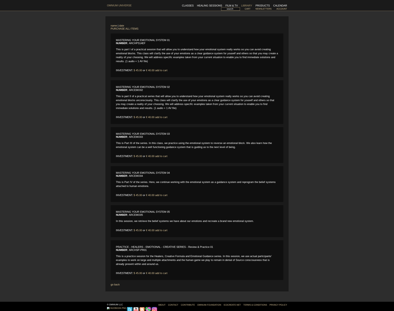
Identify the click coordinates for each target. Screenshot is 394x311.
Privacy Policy (278, 305)
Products (262, 5)
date (121, 25)
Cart (247, 9)
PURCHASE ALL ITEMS (124, 28)
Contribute (188, 305)
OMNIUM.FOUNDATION (209, 305)
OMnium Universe (119, 5)
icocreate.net (232, 305)
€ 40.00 (150, 70)
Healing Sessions (209, 5)
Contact (173, 305)
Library (246, 5)
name (114, 25)
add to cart (161, 70)
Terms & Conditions (255, 305)
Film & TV (231, 5)
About (162, 305)
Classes (188, 5)
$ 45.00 (138, 70)
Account (281, 9)
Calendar (280, 5)
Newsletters (263, 9)
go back (115, 284)
